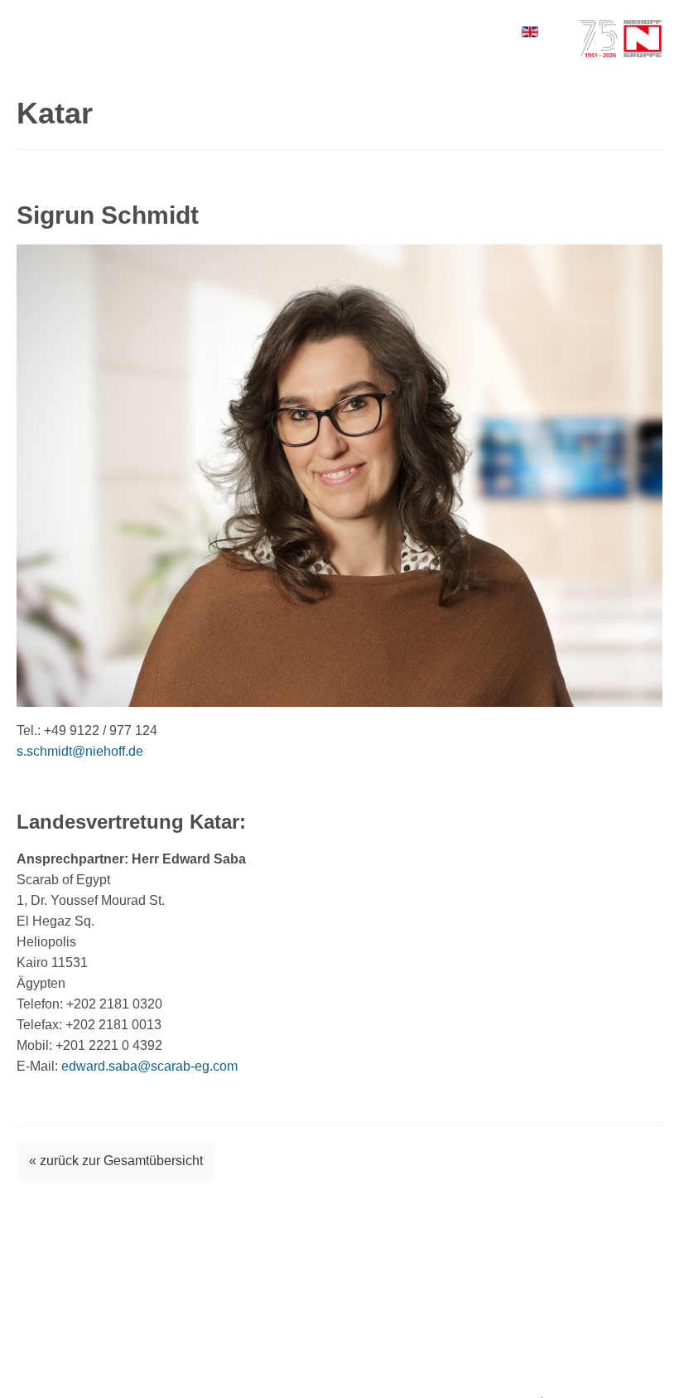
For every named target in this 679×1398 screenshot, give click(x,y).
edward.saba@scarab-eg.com (149, 1066)
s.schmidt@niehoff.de (80, 751)
